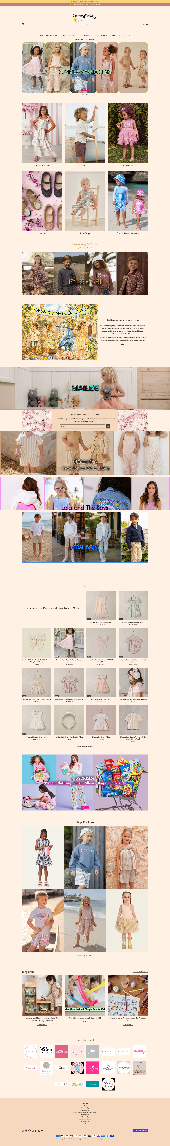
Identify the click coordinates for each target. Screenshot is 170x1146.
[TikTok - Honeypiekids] (36, 1130)
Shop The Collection (85, 388)
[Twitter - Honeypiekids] (23, 1130)
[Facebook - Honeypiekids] (29, 1130)
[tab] (82, 94)
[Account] (143, 24)
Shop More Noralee (85, 746)
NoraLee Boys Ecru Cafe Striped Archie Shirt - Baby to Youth (133, 738)
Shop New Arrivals (85, 956)
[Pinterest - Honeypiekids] (39, 1130)
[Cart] (147, 24)
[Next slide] (144, 67)
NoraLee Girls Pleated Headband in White (69, 737)
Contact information (109, 1139)
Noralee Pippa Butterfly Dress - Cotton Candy (69, 661)
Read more (42, 1024)
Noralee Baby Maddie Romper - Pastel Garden (133, 661)
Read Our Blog (140, 971)
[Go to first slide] (144, 548)
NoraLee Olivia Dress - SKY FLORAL (133, 622)
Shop (85, 273)
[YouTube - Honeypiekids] (42, 1130)
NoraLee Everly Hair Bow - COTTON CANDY (101, 661)
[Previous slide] (25, 548)
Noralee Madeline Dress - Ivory (37, 737)
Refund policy (71, 1139)
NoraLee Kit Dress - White (101, 737)
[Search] (23, 24)
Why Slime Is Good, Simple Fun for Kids (85, 1018)
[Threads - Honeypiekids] (26, 1130)
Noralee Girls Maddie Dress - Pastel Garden (69, 699)
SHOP (122, 344)
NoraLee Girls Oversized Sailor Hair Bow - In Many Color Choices (36, 661)
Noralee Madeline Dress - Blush (101, 699)
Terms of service (89, 1139)
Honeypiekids (63, 1139)
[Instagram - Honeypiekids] (32, 1130)
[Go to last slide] (25, 67)
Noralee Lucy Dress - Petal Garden (101, 622)
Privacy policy (79, 1139)
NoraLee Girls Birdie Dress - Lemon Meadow (36, 699)
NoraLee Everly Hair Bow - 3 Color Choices (133, 699)
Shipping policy (98, 1139)
